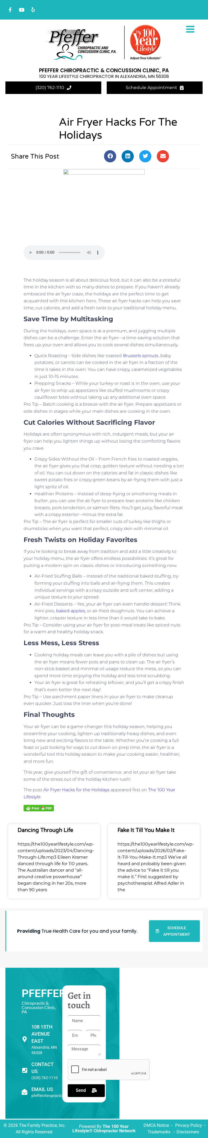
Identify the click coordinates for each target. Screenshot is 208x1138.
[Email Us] (24, 1092)
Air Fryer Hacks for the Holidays (76, 789)
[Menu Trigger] (190, 28)
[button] (110, 156)
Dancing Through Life (45, 830)
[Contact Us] (24, 1070)
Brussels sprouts (140, 355)
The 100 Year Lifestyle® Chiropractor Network (104, 1128)
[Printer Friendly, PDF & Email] (39, 807)
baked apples (70, 610)
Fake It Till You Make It (146, 830)
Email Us (42, 1089)
